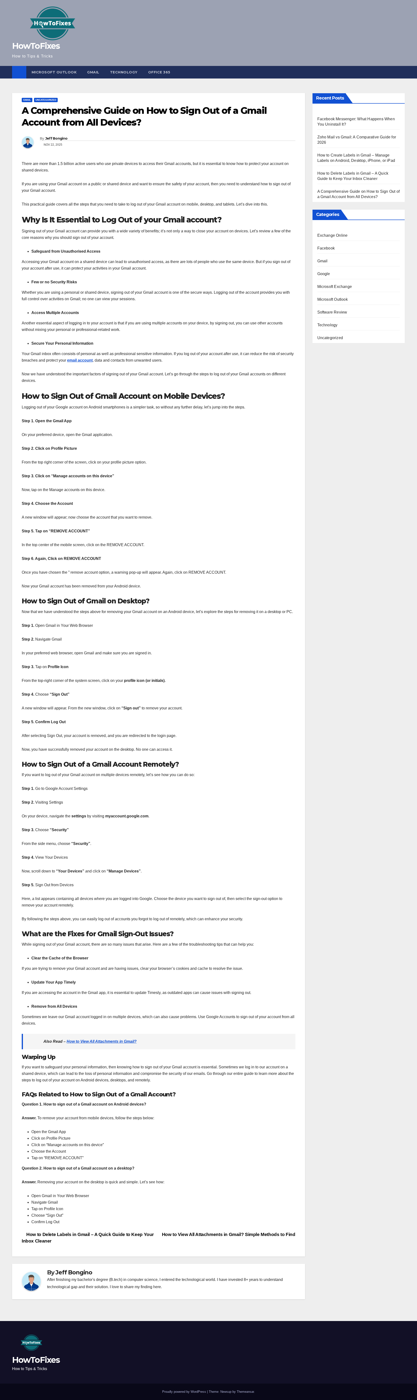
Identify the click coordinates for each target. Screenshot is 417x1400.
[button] (401, 72)
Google (323, 274)
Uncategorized (45, 100)
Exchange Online (332, 235)
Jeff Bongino (56, 138)
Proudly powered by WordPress (184, 1391)
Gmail (93, 72)
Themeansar (245, 1391)
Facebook (326, 248)
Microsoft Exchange (334, 287)
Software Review (332, 312)
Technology (124, 72)
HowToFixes (36, 46)
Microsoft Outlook (54, 72)
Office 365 (159, 72)
